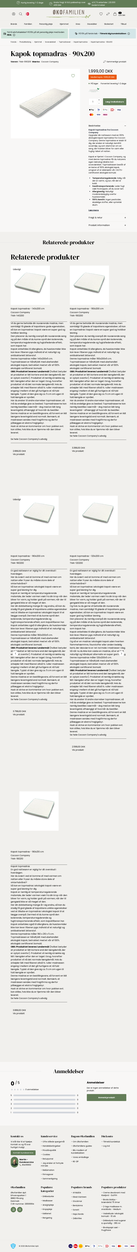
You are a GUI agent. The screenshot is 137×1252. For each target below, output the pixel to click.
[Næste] (121, 653)
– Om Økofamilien (79, 1141)
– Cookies (45, 1154)
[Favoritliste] (101, 14)
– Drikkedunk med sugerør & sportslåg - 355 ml (113, 1222)
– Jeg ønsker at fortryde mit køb (52, 1164)
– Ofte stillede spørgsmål (52, 1141)
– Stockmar (76, 1201)
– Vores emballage (80, 1157)
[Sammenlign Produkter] (108, 14)
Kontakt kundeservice (23, 1152)
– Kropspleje (46, 1209)
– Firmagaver (47, 1174)
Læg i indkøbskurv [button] (114, 101)
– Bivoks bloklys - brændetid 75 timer (110, 1201)
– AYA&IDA (76, 1192)
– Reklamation (47, 1170)
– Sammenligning (49, 1178)
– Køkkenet (46, 1213)
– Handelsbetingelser (50, 1146)
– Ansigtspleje (47, 1205)
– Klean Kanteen (78, 1197)
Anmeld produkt (106, 1097)
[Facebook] (13, 1209)
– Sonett (75, 1209)
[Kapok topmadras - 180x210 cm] (39, 819)
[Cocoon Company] (94, 90)
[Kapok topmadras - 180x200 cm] (39, 524)
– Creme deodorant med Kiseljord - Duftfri (113, 1194)
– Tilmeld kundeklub (110, 1141)
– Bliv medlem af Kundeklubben (79, 1151)
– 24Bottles (76, 1218)
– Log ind (105, 1146)
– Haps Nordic (77, 1214)
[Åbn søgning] (21, 14)
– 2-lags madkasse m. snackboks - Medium (111, 1208)
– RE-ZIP (75, 1161)
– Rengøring (46, 1217)
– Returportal (47, 1158)
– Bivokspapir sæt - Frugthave (110, 1228)
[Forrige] (15, 653)
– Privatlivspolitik (48, 1150)
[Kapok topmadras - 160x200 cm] (98, 285)
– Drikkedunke (47, 1196)
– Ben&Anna (77, 1205)
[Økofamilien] (68, 14)
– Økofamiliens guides (81, 1146)
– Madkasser (47, 1200)
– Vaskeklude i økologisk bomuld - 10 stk (112, 1215)
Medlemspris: (103, 77)
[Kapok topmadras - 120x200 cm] (98, 524)
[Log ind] (14, 14)
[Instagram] (19, 1209)
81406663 (26, 1165)
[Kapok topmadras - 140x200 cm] (39, 285)
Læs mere (94, 210)
